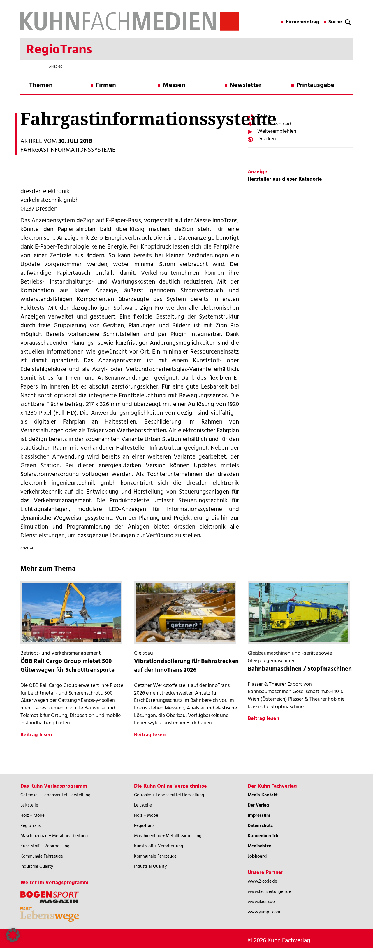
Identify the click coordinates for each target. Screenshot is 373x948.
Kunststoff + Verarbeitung (44, 846)
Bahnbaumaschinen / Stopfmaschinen (300, 669)
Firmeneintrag (302, 22)
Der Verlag (258, 805)
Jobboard (257, 856)
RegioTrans (30, 825)
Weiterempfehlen (276, 131)
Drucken (266, 139)
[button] (13, 935)
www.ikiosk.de (261, 901)
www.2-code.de (262, 881)
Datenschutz (260, 825)
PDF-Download (274, 124)
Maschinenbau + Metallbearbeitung (54, 835)
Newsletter (245, 85)
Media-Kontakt (263, 795)
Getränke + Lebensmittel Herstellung (55, 795)
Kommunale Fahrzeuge (41, 856)
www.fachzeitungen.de (269, 891)
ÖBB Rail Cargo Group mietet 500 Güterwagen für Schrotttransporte (67, 666)
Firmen (106, 85)
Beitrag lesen (36, 735)
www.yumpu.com (264, 912)
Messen (174, 85)
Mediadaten (260, 846)
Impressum (259, 815)
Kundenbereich (263, 835)
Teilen (263, 116)
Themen (41, 85)
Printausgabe (315, 85)
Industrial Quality (36, 866)
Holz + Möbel (33, 815)
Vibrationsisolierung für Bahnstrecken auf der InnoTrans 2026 (186, 666)
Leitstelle (29, 805)
